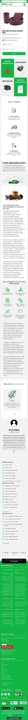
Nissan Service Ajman (8, 612)
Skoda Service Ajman (8, 620)
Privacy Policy (4, 684)
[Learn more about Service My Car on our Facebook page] (5, 694)
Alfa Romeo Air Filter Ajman (12, 486)
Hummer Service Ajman (21, 589)
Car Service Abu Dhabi (6, 679)
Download (3, 673)
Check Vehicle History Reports (13, 519)
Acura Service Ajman (8, 569)
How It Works (4, 664)
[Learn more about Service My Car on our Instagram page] (9, 694)
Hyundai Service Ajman (7, 591)
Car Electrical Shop (10, 534)
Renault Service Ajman (7, 616)
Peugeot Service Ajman (7, 614)
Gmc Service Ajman (20, 587)
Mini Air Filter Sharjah (10, 478)
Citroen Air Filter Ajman (11, 507)
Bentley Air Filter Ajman (11, 494)
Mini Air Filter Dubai (10, 473)
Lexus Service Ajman (20, 598)
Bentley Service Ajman (7, 576)
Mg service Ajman (19, 605)
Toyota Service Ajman (20, 621)
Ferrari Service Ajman (20, 584)
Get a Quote (14, 561)
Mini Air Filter (8, 465)
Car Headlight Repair (10, 528)
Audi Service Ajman (20, 573)
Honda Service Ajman (7, 589)
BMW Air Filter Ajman (10, 496)
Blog (2, 672)
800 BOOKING (7, 646)
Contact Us (3, 668)
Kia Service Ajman (8, 594)
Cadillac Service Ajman (20, 578)
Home (2, 662)
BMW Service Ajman (20, 576)
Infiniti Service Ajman (20, 591)
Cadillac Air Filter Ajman (11, 502)
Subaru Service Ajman (20, 620)
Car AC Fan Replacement (11, 539)
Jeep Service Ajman (20, 593)
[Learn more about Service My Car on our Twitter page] (2, 694)
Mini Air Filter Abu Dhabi (11, 470)
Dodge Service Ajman (7, 584)
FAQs (2, 666)
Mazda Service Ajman (7, 603)
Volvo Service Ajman (20, 623)
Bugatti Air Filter (9, 499)
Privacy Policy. (16, 715)
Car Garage (4, 670)
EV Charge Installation (6, 675)
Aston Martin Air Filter (10, 488)
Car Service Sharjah (6, 677)
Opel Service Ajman (20, 612)
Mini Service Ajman (8, 609)
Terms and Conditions (6, 682)
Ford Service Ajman (20, 585)
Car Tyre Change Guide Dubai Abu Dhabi (14, 525)
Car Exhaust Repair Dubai (11, 531)
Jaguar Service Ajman (7, 593)
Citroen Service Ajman (20, 580)
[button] (13, 414)
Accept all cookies (14, 718)
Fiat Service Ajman (8, 585)
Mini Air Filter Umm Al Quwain (12, 481)
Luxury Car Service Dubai (11, 521)
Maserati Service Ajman (20, 602)
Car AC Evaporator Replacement (13, 516)
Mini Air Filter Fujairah (10, 475)
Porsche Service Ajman (20, 614)
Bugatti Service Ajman (7, 578)
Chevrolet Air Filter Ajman (11, 504)
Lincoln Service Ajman (7, 602)
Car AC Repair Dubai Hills (11, 536)
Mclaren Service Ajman (20, 603)
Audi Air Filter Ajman (10, 491)
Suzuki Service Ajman (8, 621)
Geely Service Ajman (8, 587)
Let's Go (14, 53)
